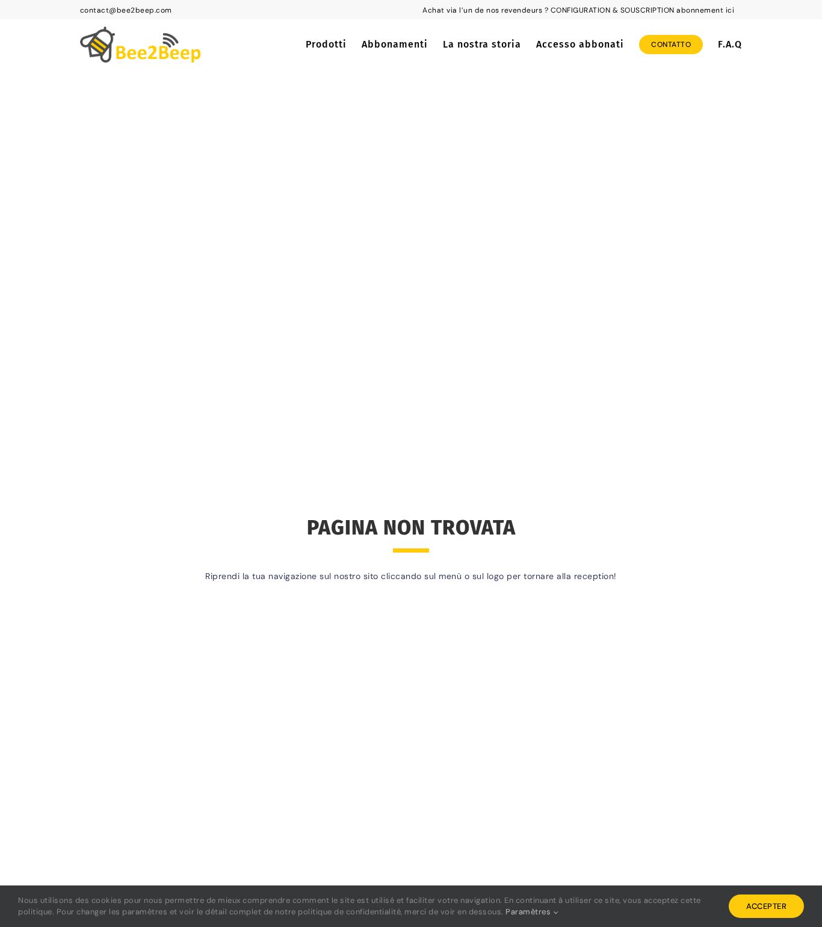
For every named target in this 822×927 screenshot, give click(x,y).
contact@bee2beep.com (126, 10)
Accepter (766, 906)
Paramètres (529, 912)
